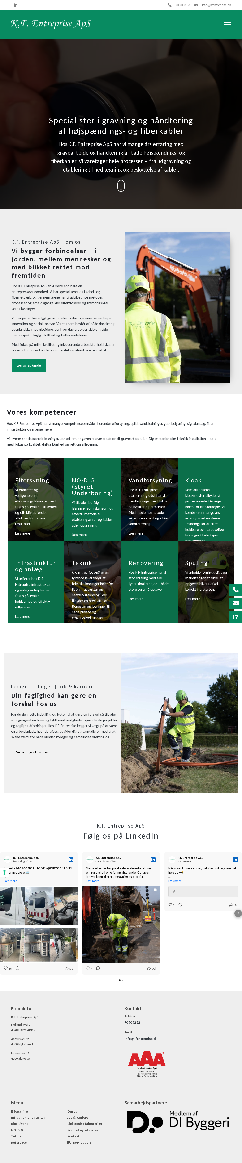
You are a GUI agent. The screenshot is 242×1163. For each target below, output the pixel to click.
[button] (4, 913)
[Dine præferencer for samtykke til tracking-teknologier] (4, 872)
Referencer (19, 1142)
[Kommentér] (16, 968)
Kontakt (73, 1136)
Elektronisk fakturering (84, 1123)
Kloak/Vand (20, 1123)
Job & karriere (77, 1117)
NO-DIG (17, 1130)
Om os (72, 1111)
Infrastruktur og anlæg (28, 1117)
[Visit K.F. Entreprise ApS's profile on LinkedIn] (8, 859)
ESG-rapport (82, 1142)
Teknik (16, 1136)
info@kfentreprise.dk (216, 5)
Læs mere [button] (10, 881)
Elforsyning (19, 1111)
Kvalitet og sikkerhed (83, 1130)
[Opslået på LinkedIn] (71, 859)
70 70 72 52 (183, 5)
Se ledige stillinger (32, 752)
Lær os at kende (29, 365)
